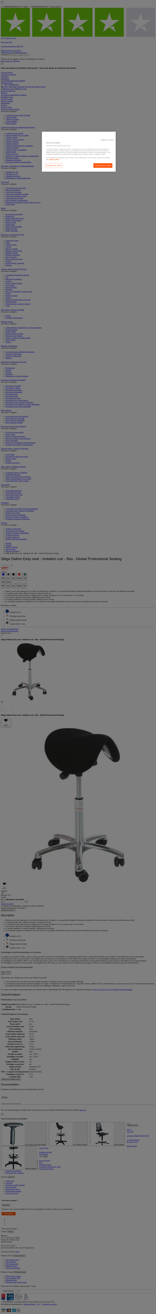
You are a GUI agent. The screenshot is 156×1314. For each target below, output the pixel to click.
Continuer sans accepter (107, 139)
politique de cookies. (54, 159)
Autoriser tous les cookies (103, 165)
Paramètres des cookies (53, 165)
